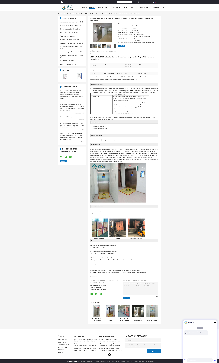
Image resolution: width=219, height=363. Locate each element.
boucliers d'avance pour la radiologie (106, 272)
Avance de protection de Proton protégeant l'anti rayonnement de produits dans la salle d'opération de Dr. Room (138, 319)
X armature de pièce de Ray (68, 29)
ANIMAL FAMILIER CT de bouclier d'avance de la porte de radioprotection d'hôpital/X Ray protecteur (103, 51)
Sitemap (60, 352)
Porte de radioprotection (76, 13)
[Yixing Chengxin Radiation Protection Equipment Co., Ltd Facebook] (62, 2)
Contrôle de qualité (129, 7)
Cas (163, 7)
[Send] (214, 360)
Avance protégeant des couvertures (71, 46)
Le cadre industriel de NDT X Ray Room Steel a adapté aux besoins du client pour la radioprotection (85, 350)
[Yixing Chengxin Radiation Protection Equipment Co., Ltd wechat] (71, 156)
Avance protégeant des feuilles (69, 22)
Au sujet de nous (103, 7)
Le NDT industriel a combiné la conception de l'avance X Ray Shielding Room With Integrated (85, 345)
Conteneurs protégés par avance (70, 43)
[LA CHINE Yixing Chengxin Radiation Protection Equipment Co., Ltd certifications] (65, 76)
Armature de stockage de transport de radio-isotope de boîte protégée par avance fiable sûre (111, 345)
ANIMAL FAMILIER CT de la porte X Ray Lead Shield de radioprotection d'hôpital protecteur (96, 319)
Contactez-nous (144, 7)
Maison (84, 7)
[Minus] (215, 322)
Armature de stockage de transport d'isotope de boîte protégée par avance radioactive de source (111, 350)
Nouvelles (156, 7)
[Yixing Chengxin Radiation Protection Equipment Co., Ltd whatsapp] (67, 156)
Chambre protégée (66, 60)
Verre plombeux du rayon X (68, 36)
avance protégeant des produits (70, 52)
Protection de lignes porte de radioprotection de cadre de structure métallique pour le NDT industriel (124, 319)
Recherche (135, 2)
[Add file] (185, 360)
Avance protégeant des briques (69, 25)
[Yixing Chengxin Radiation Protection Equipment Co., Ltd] (67, 7)
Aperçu (60, 13)
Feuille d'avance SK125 (67, 64)
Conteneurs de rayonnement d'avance (71, 55)
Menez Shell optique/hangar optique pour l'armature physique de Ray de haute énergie (85, 340)
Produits (92, 7)
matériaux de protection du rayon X (123, 272)
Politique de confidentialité (73, 361)
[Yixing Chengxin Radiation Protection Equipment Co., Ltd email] (62, 156)
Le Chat (122, 45)
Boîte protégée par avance (68, 39)
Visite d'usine (116, 7)
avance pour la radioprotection (139, 272)
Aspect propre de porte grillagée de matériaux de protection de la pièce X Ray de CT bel (152, 319)
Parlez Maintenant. (147, 2)
